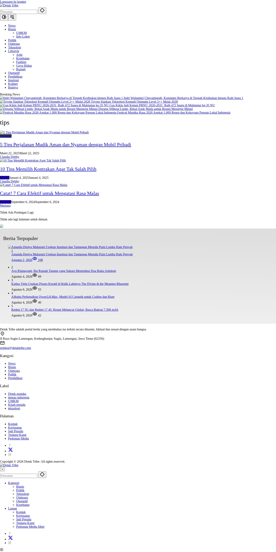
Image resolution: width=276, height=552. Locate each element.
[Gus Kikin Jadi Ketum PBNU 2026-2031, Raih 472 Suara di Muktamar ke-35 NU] (55, 105)
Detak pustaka (17, 393)
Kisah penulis (16, 404)
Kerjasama (15, 427)
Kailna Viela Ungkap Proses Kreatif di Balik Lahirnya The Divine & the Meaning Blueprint (70, 284)
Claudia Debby (9, 157)
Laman (12, 508)
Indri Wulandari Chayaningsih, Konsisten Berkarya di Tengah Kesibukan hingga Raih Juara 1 (183, 98)
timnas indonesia (18, 397)
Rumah (4, 177)
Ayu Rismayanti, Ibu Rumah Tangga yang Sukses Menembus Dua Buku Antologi (63, 271)
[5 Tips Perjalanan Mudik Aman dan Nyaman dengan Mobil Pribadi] (44, 132)
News (12, 363)
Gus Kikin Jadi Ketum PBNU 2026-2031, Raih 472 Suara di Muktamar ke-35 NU (162, 105)
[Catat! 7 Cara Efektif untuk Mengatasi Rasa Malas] (33, 185)
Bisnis (12, 367)
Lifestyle (5, 202)
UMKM (13, 401)
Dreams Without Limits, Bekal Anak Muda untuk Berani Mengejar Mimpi (145, 109)
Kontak (13, 424)
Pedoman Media (18, 438)
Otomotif (6, 136)
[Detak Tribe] (9, 5)
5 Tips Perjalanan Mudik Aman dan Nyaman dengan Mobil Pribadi (65, 144)
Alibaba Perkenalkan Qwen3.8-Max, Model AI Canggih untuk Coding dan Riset (62, 296)
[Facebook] (9, 445)
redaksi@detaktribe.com (15, 348)
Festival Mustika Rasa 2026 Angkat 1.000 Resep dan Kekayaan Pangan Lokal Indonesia (173, 112)
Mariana (5, 205)
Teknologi (22, 494)
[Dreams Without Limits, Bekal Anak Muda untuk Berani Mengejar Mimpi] (49, 109)
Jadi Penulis (15, 431)
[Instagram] (9, 454)
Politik (12, 374)
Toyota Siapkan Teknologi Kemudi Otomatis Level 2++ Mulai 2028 (134, 101)
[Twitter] (10, 451)
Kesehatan (22, 505)
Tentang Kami (17, 435)
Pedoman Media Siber (30, 526)
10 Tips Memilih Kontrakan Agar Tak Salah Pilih (48, 169)
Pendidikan (15, 378)
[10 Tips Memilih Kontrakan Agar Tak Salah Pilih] (33, 160)
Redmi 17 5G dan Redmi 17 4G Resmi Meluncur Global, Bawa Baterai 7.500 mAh (64, 309)
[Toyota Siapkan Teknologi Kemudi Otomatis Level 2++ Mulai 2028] (45, 101)
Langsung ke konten (13, 1)
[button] (42, 10)
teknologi (14, 408)
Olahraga (14, 370)
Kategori (13, 483)
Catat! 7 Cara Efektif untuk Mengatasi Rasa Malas (49, 193)
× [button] (2, 469)
